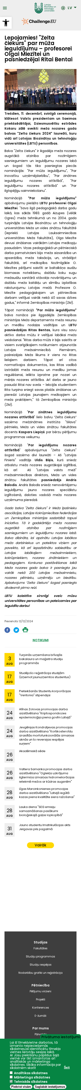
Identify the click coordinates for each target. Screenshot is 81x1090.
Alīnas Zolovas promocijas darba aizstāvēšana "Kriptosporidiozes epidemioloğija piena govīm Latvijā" (45, 713)
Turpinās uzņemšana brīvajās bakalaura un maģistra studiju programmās (41, 659)
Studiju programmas (40, 956)
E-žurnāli (40, 1016)
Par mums (40, 1028)
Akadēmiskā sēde (32, 751)
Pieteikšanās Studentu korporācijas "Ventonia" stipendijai (45, 693)
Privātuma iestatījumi (60, 1037)
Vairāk (40, 845)
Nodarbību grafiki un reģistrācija (40, 973)
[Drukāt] (25, 631)
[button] (6, 23)
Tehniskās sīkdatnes (30, 1081)
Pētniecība (41, 985)
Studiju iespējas (41, 965)
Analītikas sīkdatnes (31, 1073)
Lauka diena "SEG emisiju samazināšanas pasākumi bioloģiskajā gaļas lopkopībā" (41, 811)
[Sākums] (33, 8)
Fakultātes (40, 948)
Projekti (40, 999)
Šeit (67, 1067)
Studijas (40, 942)
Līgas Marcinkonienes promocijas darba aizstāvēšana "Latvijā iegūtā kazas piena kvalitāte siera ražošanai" (47, 793)
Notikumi (41, 640)
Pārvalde (41, 1034)
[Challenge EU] (21, 24)
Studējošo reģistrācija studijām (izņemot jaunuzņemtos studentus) (44, 675)
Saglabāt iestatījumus (50, 1086)
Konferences (40, 1007)
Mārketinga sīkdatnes (32, 1077)
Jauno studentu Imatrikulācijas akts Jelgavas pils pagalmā (44, 827)
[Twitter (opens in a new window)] (16, 631)
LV (70, 8)
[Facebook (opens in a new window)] (7, 631)
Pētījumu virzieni (40, 991)
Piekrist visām (21, 1086)
